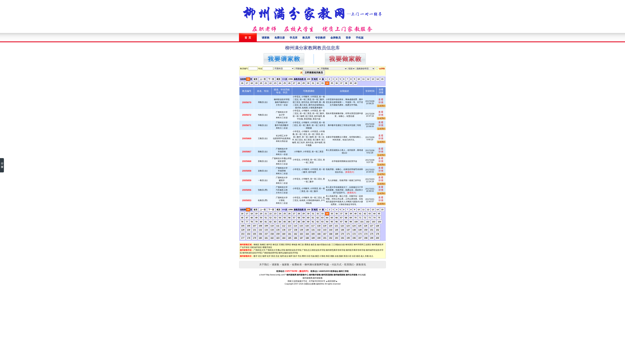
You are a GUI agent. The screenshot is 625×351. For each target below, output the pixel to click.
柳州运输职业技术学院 (288, 253)
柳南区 (256, 244)
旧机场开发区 (256, 247)
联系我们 (349, 264)
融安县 (314, 244)
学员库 (294, 37)
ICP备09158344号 (317, 281)
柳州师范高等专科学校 (335, 250)
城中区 (269, 244)
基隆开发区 (267, 247)
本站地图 (362, 275)
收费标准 (297, 264)
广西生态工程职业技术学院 (313, 250)
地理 (282, 256)
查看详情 (381, 101)
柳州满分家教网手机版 (317, 264)
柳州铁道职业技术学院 (252, 253)
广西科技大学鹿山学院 (275, 250)
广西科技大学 (259, 250)
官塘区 (282, 244)
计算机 (322, 256)
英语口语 (347, 256)
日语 (308, 256)
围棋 (341, 256)
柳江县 (301, 244)
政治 (286, 256)
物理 (264, 256)
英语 (273, 256)
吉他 (337, 256)
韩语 (328, 256)
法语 (354, 256)
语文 (260, 256)
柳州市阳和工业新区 (362, 244)
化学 (269, 256)
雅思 (317, 256)
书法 (299, 256)
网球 (304, 256)
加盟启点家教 (310, 284)
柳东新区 (349, 244)
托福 (313, 256)
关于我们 (264, 264)
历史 (277, 256)
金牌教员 (335, 37)
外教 (367, 256)
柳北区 (275, 244)
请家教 (266, 37)
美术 (295, 256)
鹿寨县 (307, 244)
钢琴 (291, 256)
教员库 (306, 37)
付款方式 (336, 264)
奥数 (332, 256)
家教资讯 (361, 264)
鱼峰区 (263, 244)
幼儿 (371, 256)
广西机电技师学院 (270, 253)
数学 (255, 256)
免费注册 (279, 37)
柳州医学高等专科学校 (355, 250)
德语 (358, 256)
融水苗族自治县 (324, 244)
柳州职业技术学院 (293, 250)
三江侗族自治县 (338, 244)
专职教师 (320, 37)
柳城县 (295, 244)
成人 (362, 256)
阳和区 (288, 244)
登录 (348, 37)
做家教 (285, 264)
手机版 (360, 37)
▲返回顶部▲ (332, 281)
